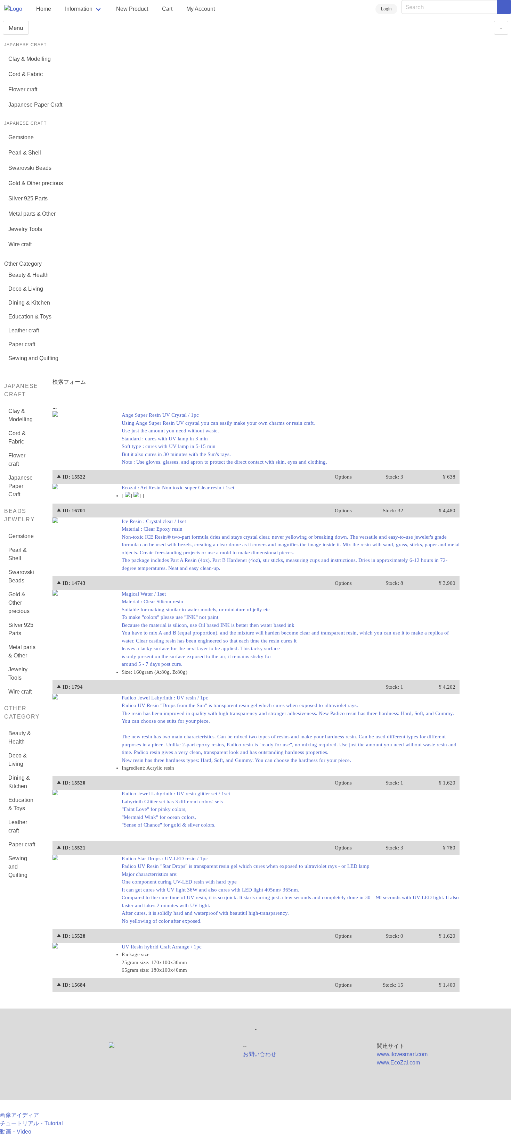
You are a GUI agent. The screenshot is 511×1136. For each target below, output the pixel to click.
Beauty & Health (28, 275)
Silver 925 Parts (28, 198)
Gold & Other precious (35, 183)
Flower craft (22, 89)
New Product (132, 9)
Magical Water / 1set (285, 629)
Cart (167, 9)
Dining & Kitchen (29, 303)
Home (43, 9)
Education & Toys (29, 317)
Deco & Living (25, 289)
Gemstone (21, 137)
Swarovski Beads (29, 168)
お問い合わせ (259, 1054)
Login (386, 9)
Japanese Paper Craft (35, 105)
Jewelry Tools (25, 229)
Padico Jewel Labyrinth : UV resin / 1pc (289, 729)
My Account (200, 9)
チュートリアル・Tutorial (31, 1123)
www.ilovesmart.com (402, 1054)
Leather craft (23, 330)
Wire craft (20, 244)
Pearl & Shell (24, 153)
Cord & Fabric (25, 74)
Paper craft (21, 344)
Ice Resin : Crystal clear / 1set (291, 545)
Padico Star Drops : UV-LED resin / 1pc (290, 890)
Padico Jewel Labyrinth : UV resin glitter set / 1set (176, 809)
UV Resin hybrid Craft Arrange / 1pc (162, 947)
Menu (16, 27)
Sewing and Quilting (33, 358)
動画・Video (15, 1132)
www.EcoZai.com (398, 1062)
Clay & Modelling (29, 59)
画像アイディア (19, 1115)
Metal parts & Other (32, 214)
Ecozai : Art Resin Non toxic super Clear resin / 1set (178, 487)
